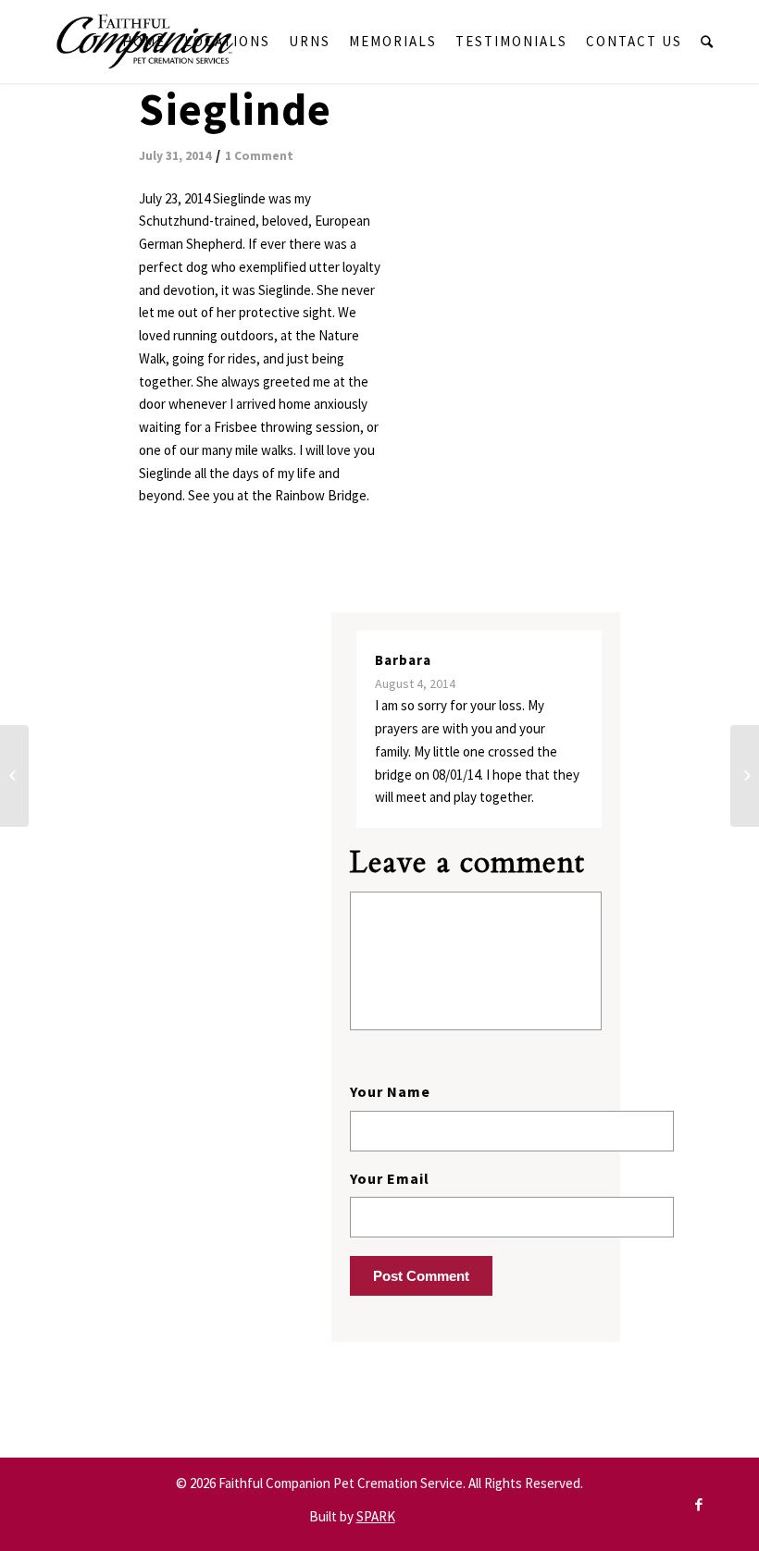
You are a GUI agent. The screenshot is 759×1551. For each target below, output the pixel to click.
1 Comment (259, 156)
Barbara (403, 660)
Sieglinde (235, 109)
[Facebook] (699, 1505)
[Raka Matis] (14, 776)
